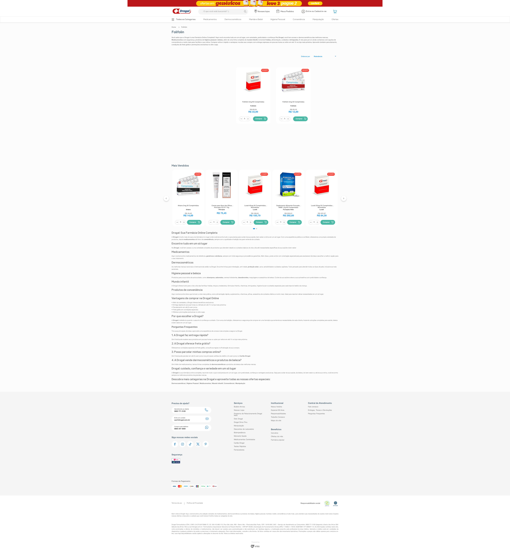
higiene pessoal (260, 514)
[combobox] (223, 11)
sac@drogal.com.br (195, 527)
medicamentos (222, 514)
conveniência (281, 514)
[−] (241, 119)
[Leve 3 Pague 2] (255, 3)
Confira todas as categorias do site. (221, 516)
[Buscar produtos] (245, 11)
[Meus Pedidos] (278, 11)
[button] (335, 11)
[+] (248, 119)
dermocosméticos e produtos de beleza (241, 514)
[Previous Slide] (166, 198)
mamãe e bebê (271, 514)
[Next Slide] (343, 198)
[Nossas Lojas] (256, 11)
